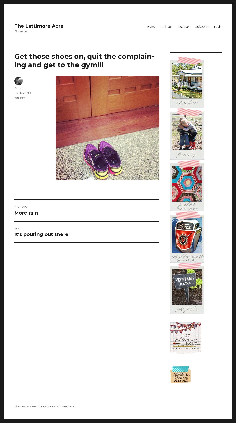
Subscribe (202, 26)
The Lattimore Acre (39, 26)
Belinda (18, 88)
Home (151, 26)
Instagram (19, 97)
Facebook (184, 26)
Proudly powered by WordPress (58, 406)
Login (218, 26)
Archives (166, 26)
